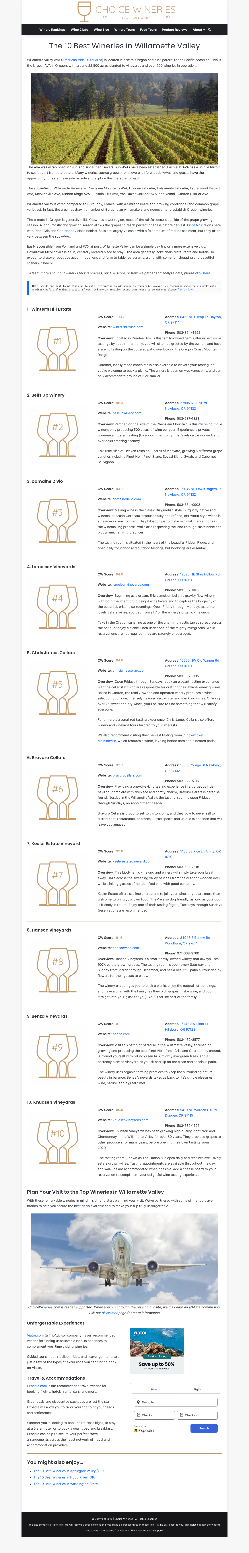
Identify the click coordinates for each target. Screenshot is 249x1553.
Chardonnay (66, 231)
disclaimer (110, 1313)
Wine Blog (101, 29)
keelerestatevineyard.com (133, 861)
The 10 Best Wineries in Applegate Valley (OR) (68, 1471)
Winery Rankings (52, 29)
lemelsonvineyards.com (131, 584)
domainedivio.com (127, 499)
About (197, 29)
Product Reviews (175, 29)
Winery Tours (124, 29)
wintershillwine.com (128, 327)
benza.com (121, 1034)
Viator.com (35, 1335)
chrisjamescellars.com (130, 670)
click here (202, 273)
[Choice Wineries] (124, 12)
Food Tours (148, 29)
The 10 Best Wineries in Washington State (65, 1484)
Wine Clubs (80, 29)
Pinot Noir (195, 225)
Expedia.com (37, 1386)
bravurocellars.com (127, 775)
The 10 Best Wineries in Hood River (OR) (64, 1477)
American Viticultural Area (82, 60)
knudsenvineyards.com (130, 1120)
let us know (186, 289)
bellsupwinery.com (127, 413)
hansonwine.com (126, 948)
